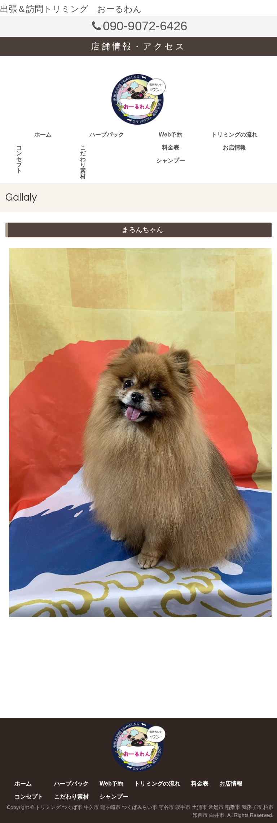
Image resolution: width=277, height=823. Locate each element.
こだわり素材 (83, 161)
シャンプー (170, 160)
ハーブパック (106, 134)
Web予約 (171, 134)
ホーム (43, 134)
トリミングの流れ (234, 134)
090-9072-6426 (145, 26)
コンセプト (19, 159)
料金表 (170, 147)
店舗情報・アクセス (138, 46)
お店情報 (234, 147)
